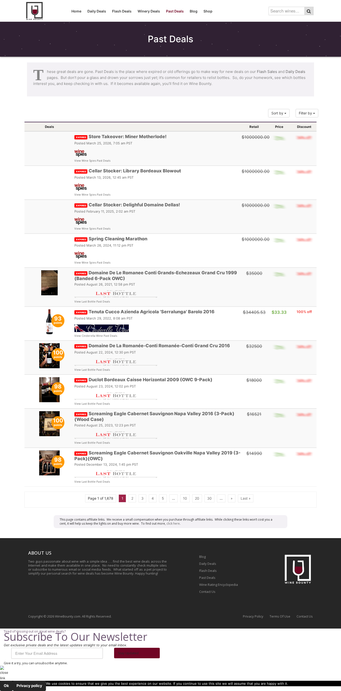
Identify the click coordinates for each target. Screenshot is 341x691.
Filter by (306, 113)
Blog (202, 556)
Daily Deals (295, 71)
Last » (246, 498)
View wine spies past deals (92, 160)
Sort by (277, 113)
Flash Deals (208, 570)
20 (197, 498)
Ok (6, 685)
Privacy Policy (253, 616)
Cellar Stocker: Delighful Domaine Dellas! (128, 204)
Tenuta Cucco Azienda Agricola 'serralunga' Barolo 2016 (145, 311)
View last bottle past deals (92, 301)
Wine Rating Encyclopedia (218, 584)
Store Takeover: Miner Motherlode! (121, 136)
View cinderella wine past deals (95, 336)
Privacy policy (29, 685)
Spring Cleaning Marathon (111, 238)
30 (209, 498)
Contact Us (207, 591)
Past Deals (207, 577)
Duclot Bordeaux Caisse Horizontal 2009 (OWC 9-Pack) (144, 379)
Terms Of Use (280, 616)
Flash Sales (267, 71)
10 (185, 498)
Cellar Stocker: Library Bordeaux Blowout (128, 170)
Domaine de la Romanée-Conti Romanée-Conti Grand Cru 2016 (153, 345)
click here (173, 523)
